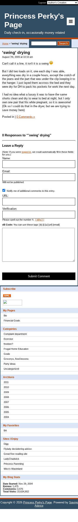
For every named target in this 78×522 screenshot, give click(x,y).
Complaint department (15, 334)
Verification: (9, 208)
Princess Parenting (14, 463)
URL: (5, 195)
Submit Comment (39, 276)
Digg (6, 444)
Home (5, 43)
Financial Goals (12, 320)
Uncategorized (11, 368)
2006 (6, 407)
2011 (6, 382)
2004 (6, 417)
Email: (6, 171)
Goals (7, 354)
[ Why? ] (39, 219)
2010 (6, 387)
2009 (6, 392)
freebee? (8, 344)
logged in (26, 152)
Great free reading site (15, 454)
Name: (6, 158)
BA (5, 430)
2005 (6, 412)
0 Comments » (25, 116)
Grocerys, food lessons (16, 359)
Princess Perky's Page (37, 502)
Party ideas (10, 363)
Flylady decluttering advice (18, 449)
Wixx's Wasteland (13, 468)
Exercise (8, 339)
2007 (6, 402)
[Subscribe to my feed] (7, 296)
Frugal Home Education (16, 349)
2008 (6, 397)
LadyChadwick (11, 459)
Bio (5, 315)
